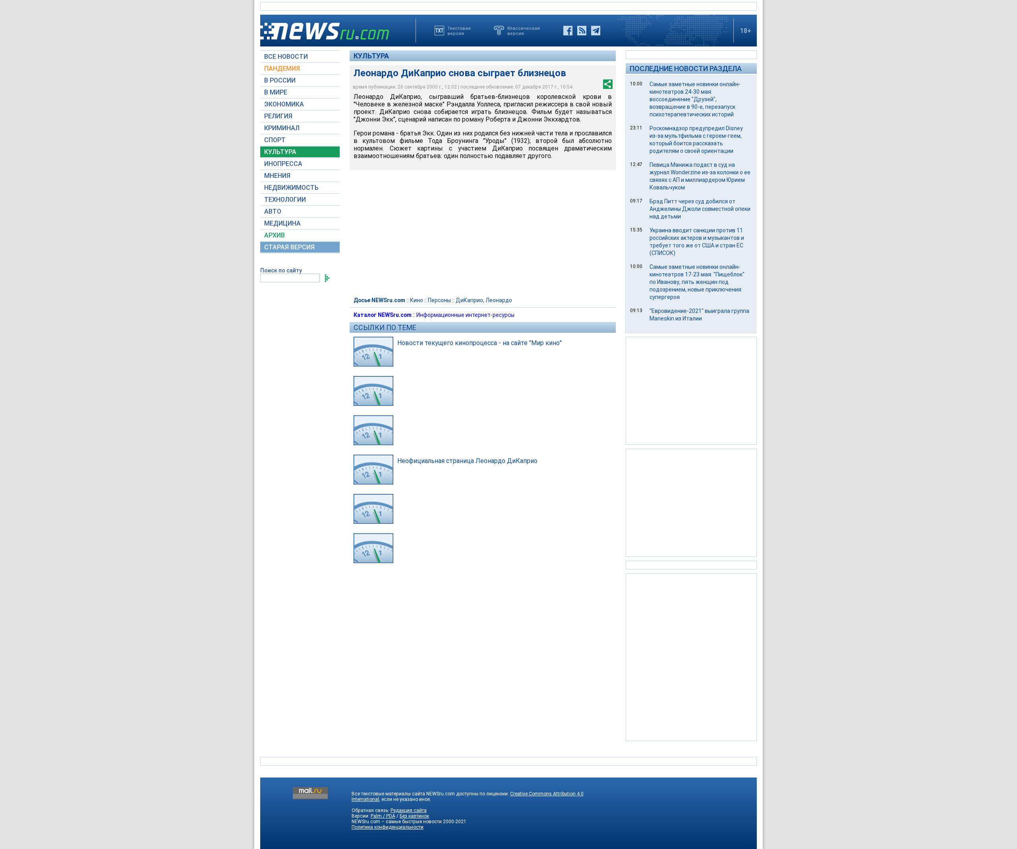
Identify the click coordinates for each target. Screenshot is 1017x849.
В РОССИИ (280, 80)
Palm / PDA (383, 816)
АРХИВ (274, 235)
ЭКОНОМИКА (284, 104)
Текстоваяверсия (459, 30)
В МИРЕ (275, 92)
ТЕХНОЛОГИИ (285, 199)
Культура (371, 56)
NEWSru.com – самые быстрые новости (397, 821)
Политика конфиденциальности (387, 827)
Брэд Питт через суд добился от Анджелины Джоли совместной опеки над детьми (700, 209)
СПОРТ (275, 140)
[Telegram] (595, 30)
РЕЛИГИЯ (278, 116)
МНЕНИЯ (277, 175)
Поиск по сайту (281, 270)
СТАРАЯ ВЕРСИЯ (289, 247)
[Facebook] (567, 30)
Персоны (439, 300)
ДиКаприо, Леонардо (484, 300)
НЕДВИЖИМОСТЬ (291, 187)
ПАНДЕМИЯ (282, 68)
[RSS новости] (581, 30)
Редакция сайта (409, 810)
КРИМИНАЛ (282, 128)
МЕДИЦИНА (282, 223)
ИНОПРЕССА (283, 164)
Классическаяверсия (523, 30)
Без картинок (414, 816)
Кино (416, 300)
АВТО (272, 211)
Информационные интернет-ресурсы (465, 315)
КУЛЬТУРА (280, 152)
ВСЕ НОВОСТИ (286, 56)
